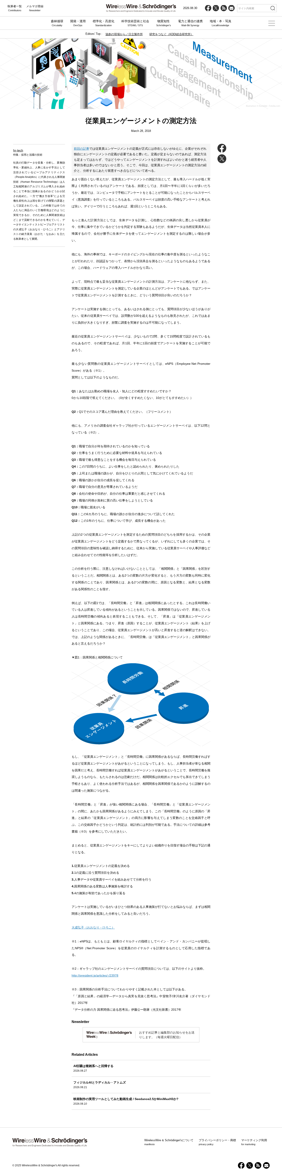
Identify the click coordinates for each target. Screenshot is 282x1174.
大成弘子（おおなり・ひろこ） (93, 927)
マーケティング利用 (254, 1142)
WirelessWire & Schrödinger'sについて (168, 1142)
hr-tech (18, 150)
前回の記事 (81, 148)
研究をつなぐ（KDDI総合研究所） (171, 34)
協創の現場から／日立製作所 (124, 34)
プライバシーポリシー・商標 (217, 1142)
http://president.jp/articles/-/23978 (95, 975)
